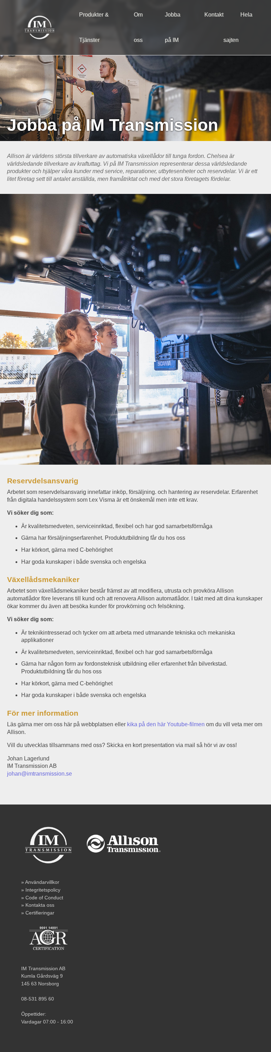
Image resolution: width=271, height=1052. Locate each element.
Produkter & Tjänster (94, 27)
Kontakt (213, 15)
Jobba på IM (172, 27)
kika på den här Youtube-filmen (166, 724)
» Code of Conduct (42, 897)
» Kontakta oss (37, 905)
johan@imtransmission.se (39, 774)
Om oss (138, 27)
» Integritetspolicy (40, 890)
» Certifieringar (37, 913)
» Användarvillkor (40, 882)
